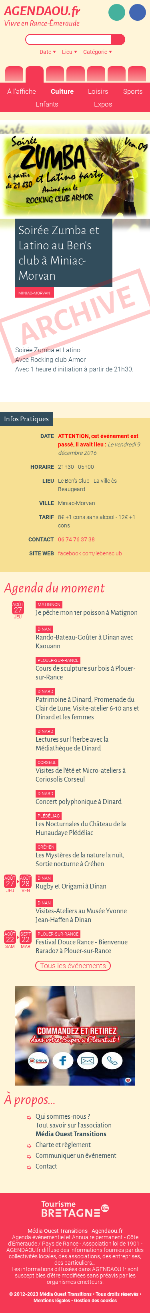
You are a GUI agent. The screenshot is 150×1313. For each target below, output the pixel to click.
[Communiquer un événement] (116, 12)
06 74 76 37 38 (76, 539)
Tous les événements (73, 966)
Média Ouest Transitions (66, 1294)
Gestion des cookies (95, 1300)
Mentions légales (52, 1300)
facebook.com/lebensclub (90, 553)
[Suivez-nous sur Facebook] (137, 12)
